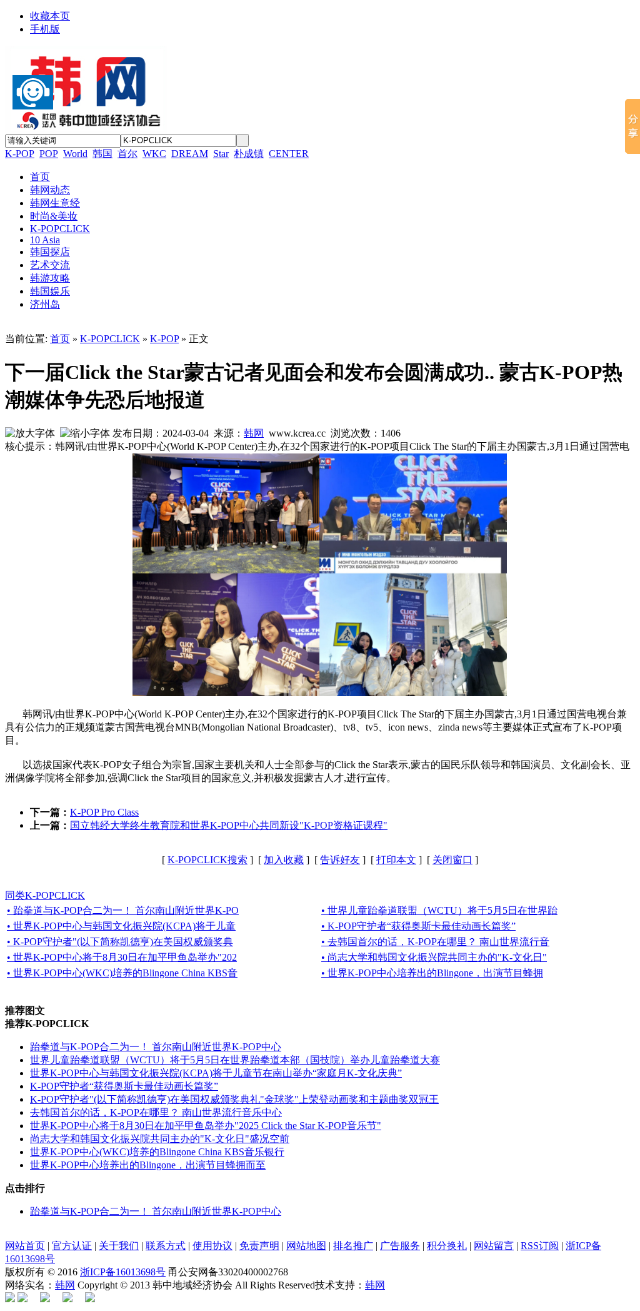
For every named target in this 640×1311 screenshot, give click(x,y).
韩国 (102, 153)
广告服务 (400, 1245)
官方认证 (72, 1245)
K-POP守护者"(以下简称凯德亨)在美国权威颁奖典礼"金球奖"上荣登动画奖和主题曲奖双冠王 (234, 1099)
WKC (154, 153)
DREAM (189, 153)
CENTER (289, 153)
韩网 (254, 433)
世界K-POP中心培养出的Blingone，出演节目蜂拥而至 (148, 1165)
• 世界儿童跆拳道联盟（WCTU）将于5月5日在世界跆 (439, 910)
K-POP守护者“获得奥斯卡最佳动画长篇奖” (124, 1086)
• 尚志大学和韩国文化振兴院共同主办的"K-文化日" (434, 957)
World (75, 153)
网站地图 (306, 1245)
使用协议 (212, 1245)
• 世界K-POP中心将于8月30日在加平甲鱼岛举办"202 (122, 957)
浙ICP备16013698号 (123, 1272)
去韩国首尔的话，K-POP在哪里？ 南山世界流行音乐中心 (156, 1112)
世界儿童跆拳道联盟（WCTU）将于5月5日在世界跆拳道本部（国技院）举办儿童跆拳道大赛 (235, 1060)
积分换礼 (447, 1245)
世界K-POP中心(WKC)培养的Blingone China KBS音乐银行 (157, 1151)
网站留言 (494, 1245)
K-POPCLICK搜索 (208, 859)
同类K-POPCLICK (45, 895)
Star (221, 153)
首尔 (128, 153)
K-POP (19, 153)
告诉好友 (340, 859)
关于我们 (119, 1245)
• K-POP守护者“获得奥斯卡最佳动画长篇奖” (418, 926)
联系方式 (166, 1245)
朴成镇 (249, 153)
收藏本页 (50, 16)
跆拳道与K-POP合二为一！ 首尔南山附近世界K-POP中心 (155, 1046)
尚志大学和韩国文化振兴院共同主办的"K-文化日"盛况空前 (159, 1138)
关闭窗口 (452, 859)
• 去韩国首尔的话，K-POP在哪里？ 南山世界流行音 (435, 941)
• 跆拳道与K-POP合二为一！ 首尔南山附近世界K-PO (123, 910)
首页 (60, 338)
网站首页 (25, 1245)
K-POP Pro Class (104, 812)
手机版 (45, 29)
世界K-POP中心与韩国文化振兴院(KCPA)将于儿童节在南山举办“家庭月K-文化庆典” (216, 1073)
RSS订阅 (540, 1245)
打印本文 (396, 859)
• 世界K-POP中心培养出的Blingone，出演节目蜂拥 (432, 973)
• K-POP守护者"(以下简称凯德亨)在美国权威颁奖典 (120, 941)
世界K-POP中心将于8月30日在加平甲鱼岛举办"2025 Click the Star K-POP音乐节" (205, 1125)
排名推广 (353, 1245)
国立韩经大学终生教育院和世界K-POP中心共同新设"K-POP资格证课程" (229, 825)
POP (48, 153)
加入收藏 (284, 859)
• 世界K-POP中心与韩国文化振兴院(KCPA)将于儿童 (121, 926)
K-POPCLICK (110, 338)
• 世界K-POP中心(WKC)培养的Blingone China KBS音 (122, 973)
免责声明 (259, 1245)
